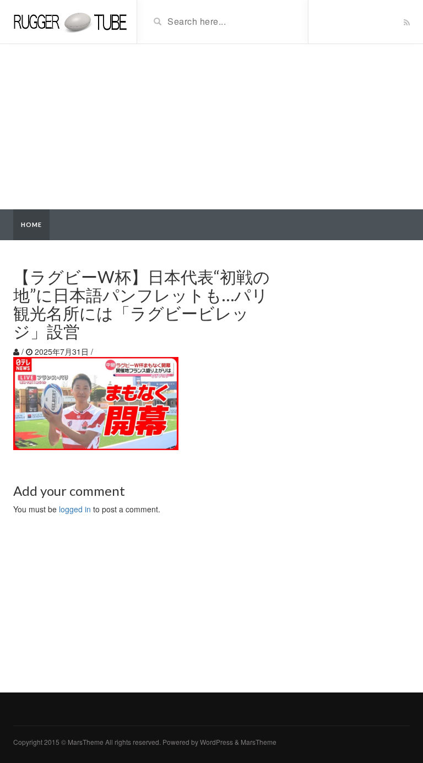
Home (31, 224)
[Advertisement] (211, 127)
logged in (75, 509)
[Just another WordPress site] (70, 20)
